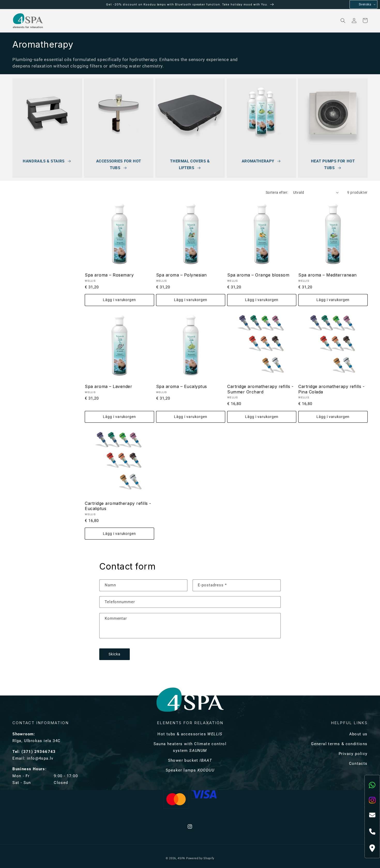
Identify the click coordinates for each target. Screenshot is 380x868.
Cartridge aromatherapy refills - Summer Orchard (260, 389)
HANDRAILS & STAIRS (43, 161)
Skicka (114, 654)
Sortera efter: (277, 192)
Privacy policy (353, 753)
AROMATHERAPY (258, 161)
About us (358, 734)
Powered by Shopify (200, 858)
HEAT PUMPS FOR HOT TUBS (333, 164)
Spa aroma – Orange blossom (258, 275)
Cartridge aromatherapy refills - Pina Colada (331, 389)
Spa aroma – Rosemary (109, 275)
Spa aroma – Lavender (108, 386)
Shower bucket (190, 760)
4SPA (181, 858)
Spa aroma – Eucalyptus (181, 386)
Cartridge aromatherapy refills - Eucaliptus (118, 506)
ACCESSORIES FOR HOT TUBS (118, 164)
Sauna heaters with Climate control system (190, 747)
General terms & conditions (339, 744)
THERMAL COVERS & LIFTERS (190, 164)
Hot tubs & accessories (190, 734)
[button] (66, 20)
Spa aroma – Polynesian (181, 275)
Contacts (358, 763)
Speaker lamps (190, 770)
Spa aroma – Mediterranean (327, 275)
